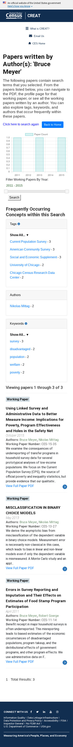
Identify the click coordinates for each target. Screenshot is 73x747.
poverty (15, 372)
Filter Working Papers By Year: (27, 179)
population (17, 357)
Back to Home (52, 124)
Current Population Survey (28, 241)
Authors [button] (15, 295)
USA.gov (46, 726)
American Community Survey (30, 249)
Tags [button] (26, 222)
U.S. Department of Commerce (21, 726)
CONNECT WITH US (16, 711)
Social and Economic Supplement (33, 257)
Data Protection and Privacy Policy (22, 720)
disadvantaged (20, 349)
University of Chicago (25, 265)
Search (14, 197)
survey (14, 341)
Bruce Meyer (28, 440)
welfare (15, 364)
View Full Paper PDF (20, 486)
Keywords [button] (29, 322)
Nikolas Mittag (20, 306)
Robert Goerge (49, 616)
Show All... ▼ (19, 235)
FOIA (63, 720)
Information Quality (14, 717)
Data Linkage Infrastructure (42, 717)
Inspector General (14, 723)
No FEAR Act (33, 723)
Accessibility (51, 720)
